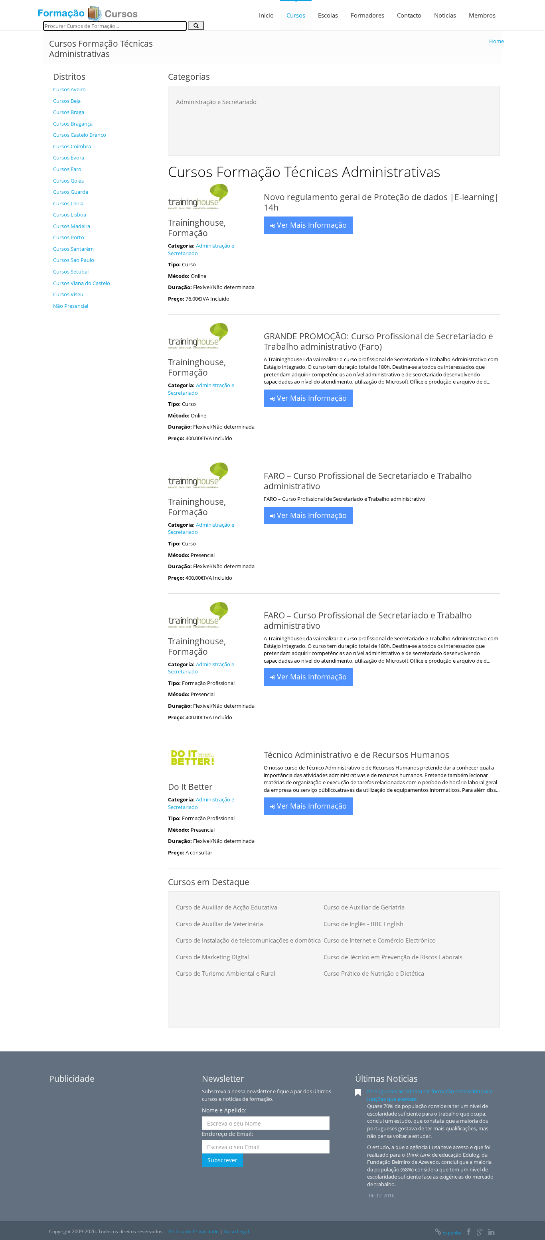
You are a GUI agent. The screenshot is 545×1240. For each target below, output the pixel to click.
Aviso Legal (236, 1231)
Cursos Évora (68, 157)
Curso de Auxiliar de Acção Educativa (226, 907)
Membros (482, 15)
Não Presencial (70, 305)
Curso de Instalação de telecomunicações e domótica (248, 940)
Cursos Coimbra (72, 146)
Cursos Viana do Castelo (81, 283)
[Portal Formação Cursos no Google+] (480, 1232)
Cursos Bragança (73, 123)
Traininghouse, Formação (197, 227)
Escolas (328, 15)
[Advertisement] (104, 433)
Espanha (452, 1232)
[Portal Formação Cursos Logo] (87, 11)
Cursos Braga (68, 112)
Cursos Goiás (68, 180)
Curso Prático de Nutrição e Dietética (374, 973)
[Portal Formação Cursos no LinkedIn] (491, 1232)
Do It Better (190, 786)
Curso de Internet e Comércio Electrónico (380, 940)
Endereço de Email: (227, 1134)
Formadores (367, 15)
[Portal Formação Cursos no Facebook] (468, 1232)
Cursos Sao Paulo (73, 260)
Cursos (295, 15)
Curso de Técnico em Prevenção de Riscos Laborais (393, 957)
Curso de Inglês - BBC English (363, 924)
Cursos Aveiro (69, 89)
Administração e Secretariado (216, 102)
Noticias (445, 15)
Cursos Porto (68, 237)
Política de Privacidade (194, 1231)
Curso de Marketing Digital (212, 957)
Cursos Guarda (70, 191)
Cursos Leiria (68, 203)
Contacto (409, 15)
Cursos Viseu (68, 294)
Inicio (266, 15)
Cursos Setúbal (71, 271)
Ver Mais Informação (311, 225)
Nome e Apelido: (224, 1110)
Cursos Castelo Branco (79, 134)
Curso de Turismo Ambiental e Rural (225, 973)
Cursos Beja (67, 100)
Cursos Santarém (73, 248)
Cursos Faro (67, 169)
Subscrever (222, 1160)
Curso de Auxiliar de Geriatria (364, 907)
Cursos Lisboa (69, 214)
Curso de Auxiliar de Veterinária (219, 924)
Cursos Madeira (71, 226)
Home (496, 41)
